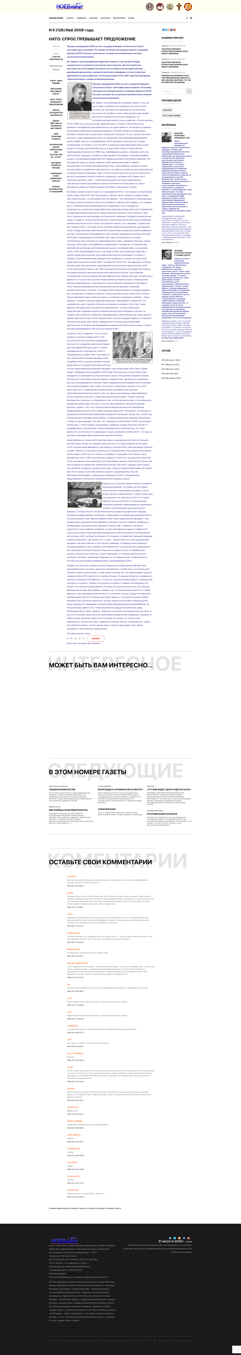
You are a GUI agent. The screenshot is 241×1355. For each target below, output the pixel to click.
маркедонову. (73, 933)
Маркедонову (73, 949)
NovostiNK (167, 110)
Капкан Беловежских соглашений (56, 189)
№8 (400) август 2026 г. (171, 360)
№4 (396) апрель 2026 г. (172, 378)
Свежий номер (56, 18)
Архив (131, 18)
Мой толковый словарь (56, 136)
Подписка (81, 18)
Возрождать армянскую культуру (120, 789)
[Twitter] (166, 30)
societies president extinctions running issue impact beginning (175, 51)
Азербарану (72, 1026)
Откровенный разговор (162, 814)
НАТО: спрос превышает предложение (56, 101)
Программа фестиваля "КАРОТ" (56, 91)
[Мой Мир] (171, 30)
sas (68, 984)
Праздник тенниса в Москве (56, 165)
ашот (69, 1039)
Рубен (70, 914)
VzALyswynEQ (73, 1176)
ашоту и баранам (75, 1053)
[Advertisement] (120, 715)
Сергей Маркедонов (56, 57)
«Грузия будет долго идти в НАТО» (169, 789)
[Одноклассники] (169, 30)
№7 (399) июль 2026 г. (171, 365)
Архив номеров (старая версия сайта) (119, 1341)
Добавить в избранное (90, 1341)
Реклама (93, 18)
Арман (70, 1067)
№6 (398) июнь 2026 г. (171, 369)
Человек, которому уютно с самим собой (183, 253)
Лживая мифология (62, 789)
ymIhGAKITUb (73, 1148)
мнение (70, 1088)
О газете (70, 18)
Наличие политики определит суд (182, 135)
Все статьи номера (171, 115)
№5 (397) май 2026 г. (170, 374)
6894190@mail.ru (74, 1274)
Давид (70, 893)
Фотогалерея (119, 18)
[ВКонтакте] (163, 30)
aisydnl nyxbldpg (74, 1121)
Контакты (105, 18)
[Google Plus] (174, 30)
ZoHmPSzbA (73, 1107)
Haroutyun (72, 876)
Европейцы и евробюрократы (68, 810)
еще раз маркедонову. (77, 963)
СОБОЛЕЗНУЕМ (107, 809)
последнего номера (104, 1208)
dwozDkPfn (72, 1162)
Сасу (69, 998)
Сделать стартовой (70, 1341)
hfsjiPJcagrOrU (73, 1135)
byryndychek (73, 1190)
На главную (54, 1341)
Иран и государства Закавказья (56, 112)
